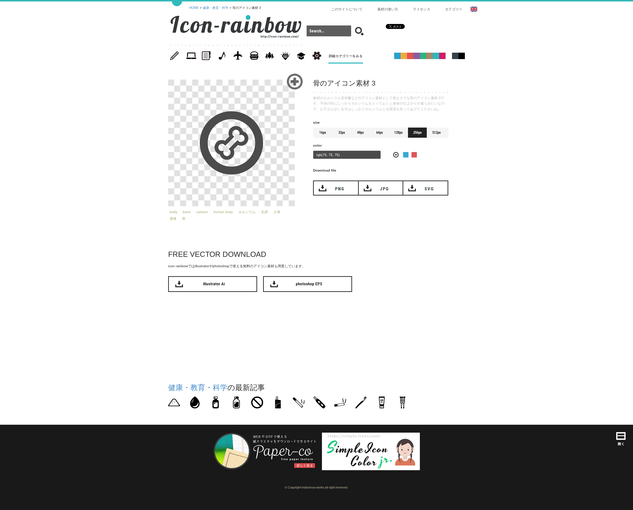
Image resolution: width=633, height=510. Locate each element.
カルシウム (247, 212)
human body (223, 212)
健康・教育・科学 (215, 8)
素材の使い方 (387, 9)
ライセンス (421, 9)
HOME (194, 8)
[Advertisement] (484, 153)
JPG (384, 188)
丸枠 (264, 212)
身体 (173, 219)
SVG (429, 188)
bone (187, 212)
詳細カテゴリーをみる (346, 56)
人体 (276, 212)
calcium (202, 212)
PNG (339, 188)
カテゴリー (453, 9)
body (173, 212)
